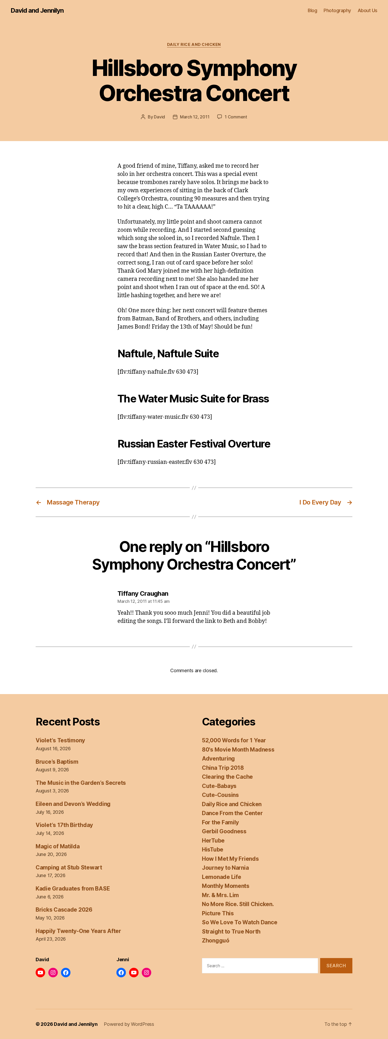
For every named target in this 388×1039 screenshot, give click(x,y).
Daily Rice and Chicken (194, 44)
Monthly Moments (225, 886)
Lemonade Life (221, 877)
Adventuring (218, 758)
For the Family (220, 822)
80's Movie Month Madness (238, 749)
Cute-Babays (219, 786)
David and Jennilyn (37, 10)
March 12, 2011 (194, 116)
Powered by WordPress (129, 1024)
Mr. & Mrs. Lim (220, 895)
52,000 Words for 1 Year (234, 740)
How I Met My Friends (230, 858)
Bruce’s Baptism (57, 761)
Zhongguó (215, 940)
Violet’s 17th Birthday (64, 825)
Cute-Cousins (220, 795)
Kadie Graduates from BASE (73, 888)
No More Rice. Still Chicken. (238, 904)
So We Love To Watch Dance (239, 922)
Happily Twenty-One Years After (78, 931)
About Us (367, 10)
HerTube (213, 840)
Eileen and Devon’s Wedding (73, 804)
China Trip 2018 (223, 767)
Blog (312, 10)
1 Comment (236, 116)
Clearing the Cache (227, 776)
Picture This (218, 913)
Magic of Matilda (58, 846)
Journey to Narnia (225, 867)
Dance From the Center (232, 813)
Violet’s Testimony (60, 740)
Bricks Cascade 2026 (64, 909)
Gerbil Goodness (224, 831)
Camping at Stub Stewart (69, 867)
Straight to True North (231, 931)
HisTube (212, 849)
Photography (337, 10)
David (159, 116)
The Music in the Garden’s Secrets (81, 783)
